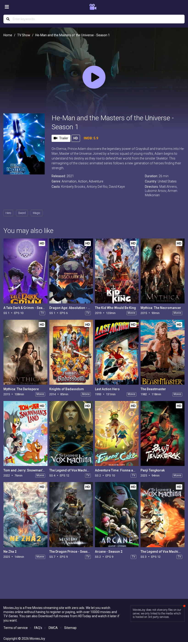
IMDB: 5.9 (91, 138)
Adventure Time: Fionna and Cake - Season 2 (128, 470)
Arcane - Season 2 (108, 551)
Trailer (63, 138)
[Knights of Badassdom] (71, 352)
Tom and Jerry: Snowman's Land (27, 470)
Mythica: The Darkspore (21, 389)
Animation (69, 181)
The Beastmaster (153, 389)
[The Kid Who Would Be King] (117, 270)
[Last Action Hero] (117, 352)
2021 (70, 176)
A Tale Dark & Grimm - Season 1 (27, 308)
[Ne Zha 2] (25, 514)
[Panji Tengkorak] (162, 433)
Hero (8, 213)
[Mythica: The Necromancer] (162, 270)
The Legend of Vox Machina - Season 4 (78, 470)
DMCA (53, 628)
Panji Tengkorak (153, 470)
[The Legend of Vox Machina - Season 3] (162, 514)
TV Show (23, 35)
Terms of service (15, 628)
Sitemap (70, 628)
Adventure (96, 181)
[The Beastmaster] (162, 352)
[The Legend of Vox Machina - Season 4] (71, 433)
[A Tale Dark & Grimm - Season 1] (25, 270)
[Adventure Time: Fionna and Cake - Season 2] (117, 433)
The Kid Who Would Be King (115, 308)
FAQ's (38, 628)
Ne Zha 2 (10, 551)
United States (167, 181)
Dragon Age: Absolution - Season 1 (75, 308)
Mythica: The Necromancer (161, 308)
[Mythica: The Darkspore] (25, 352)
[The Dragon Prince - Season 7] (71, 514)
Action (82, 181)
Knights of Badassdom (66, 389)
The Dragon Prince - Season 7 (71, 551)
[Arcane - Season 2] (117, 514)
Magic (36, 213)
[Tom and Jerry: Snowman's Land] (25, 433)
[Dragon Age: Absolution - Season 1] (71, 270)
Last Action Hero (107, 389)
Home (7, 35)
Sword (22, 213)
